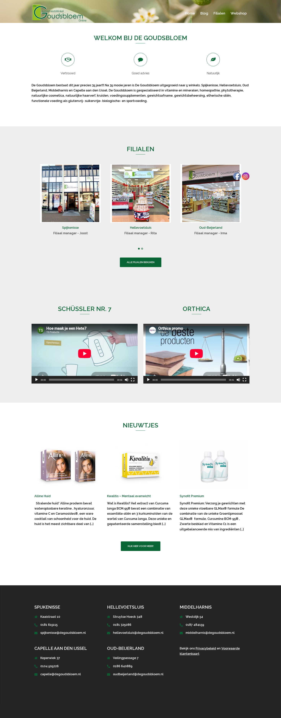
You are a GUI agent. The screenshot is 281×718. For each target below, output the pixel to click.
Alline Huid (42, 496)
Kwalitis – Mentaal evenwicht (129, 496)
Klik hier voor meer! (140, 546)
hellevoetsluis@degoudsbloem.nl (138, 633)
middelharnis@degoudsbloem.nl (210, 633)
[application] (85, 353)
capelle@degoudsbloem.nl (60, 674)
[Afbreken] (126, 380)
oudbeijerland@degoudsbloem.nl (138, 674)
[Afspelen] (36, 380)
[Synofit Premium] (213, 464)
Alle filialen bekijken (140, 262)
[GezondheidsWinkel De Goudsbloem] (60, 13)
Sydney (96, 712)
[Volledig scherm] (133, 380)
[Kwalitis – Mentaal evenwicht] (140, 464)
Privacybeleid (206, 648)
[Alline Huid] (67, 464)
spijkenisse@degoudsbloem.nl (63, 633)
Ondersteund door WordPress (54, 712)
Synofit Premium (192, 496)
